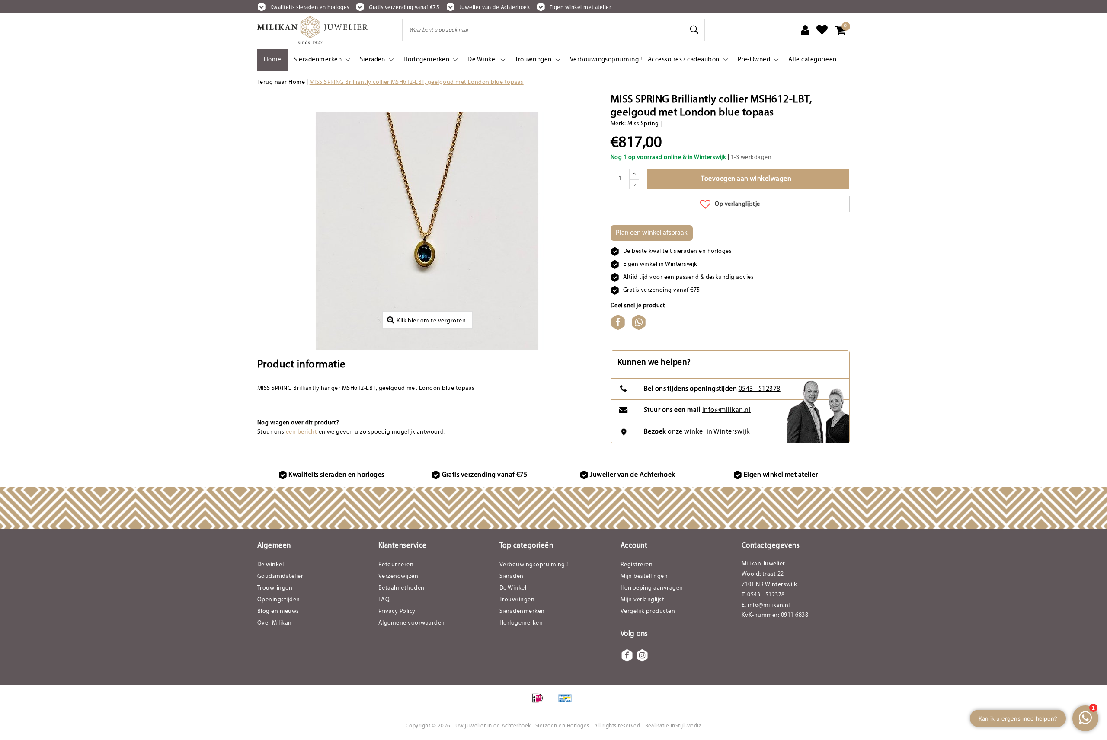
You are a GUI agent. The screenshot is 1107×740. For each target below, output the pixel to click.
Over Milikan (274, 623)
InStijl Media (686, 726)
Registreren (637, 564)
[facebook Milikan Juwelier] (627, 655)
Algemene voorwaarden (411, 623)
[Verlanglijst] (822, 30)
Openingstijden (278, 599)
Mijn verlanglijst (642, 599)
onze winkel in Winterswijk (709, 431)
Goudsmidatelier (280, 576)
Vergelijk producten (648, 611)
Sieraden (511, 576)
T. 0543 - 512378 (763, 595)
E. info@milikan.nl (766, 605)
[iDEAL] (540, 702)
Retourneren (395, 564)
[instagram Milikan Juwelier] (642, 655)
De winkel (270, 564)
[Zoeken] (694, 30)
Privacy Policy (397, 611)
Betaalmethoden (401, 588)
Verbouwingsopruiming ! (533, 564)
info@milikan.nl (726, 410)
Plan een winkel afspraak (652, 233)
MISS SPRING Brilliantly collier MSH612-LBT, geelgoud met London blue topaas (417, 82)
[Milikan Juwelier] (312, 30)
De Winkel (512, 588)
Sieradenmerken (522, 611)
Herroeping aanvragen (652, 588)
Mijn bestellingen (644, 576)
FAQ (384, 599)
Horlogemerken (521, 623)
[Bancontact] (567, 702)
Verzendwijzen (398, 576)
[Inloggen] (805, 30)
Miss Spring (643, 124)
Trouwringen (274, 588)
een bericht (301, 432)
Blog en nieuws (278, 611)
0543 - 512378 (760, 389)
